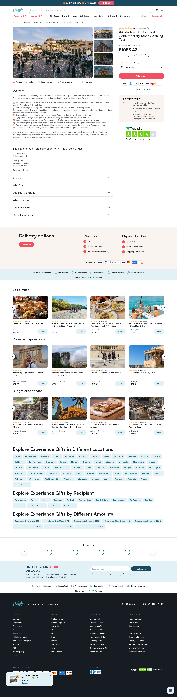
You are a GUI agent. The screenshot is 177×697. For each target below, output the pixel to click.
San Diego (118, 456)
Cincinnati (100, 468)
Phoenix (156, 456)
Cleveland (114, 468)
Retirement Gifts (97, 644)
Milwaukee (82, 479)
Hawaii (98, 462)
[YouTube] (153, 604)
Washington (34, 479)
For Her (34, 500)
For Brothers (69, 506)
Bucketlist (133, 630)
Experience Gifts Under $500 (59, 527)
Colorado (50, 462)
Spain (53, 648)
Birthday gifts (95, 619)
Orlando (86, 462)
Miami (106, 456)
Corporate (125, 16)
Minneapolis (138, 462)
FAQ (14, 659)
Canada (95, 479)
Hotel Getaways (69, 16)
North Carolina (61, 468)
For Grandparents (37, 506)
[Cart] (161, 10)
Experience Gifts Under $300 (28, 527)
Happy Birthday (135, 619)
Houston (83, 456)
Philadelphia (154, 468)
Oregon (127, 468)
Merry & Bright (135, 633)
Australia (132, 479)
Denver (63, 462)
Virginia (158, 473)
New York (132, 456)
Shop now (26, 244)
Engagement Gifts (97, 633)
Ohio (89, 468)
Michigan (110, 462)
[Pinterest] (162, 604)
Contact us (17, 622)
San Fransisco (35, 462)
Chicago (45, 456)
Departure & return (24, 192)
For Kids (148, 500)
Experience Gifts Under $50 (27, 521)
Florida (74, 462)
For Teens (19, 506)
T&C (14, 648)
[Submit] (150, 10)
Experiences (25, 22)
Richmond (19, 479)
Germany (55, 644)
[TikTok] (157, 604)
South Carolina (36, 473)
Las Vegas (69, 456)
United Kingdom (22, 485)
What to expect (22, 200)
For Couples (20, 500)
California (19, 462)
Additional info (21, 207)
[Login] (156, 10)
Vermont (146, 473)
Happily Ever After (136, 640)
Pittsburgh (19, 473)
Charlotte (77, 468)
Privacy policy (18, 651)
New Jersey (33, 468)
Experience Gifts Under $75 (56, 521)
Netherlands (56, 651)
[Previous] (12, 307)
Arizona (144, 456)
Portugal (119, 479)
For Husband (119, 500)
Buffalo (46, 468)
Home (15, 22)
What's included (22, 185)
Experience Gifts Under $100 (86, 521)
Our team (17, 619)
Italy (53, 637)
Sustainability (18, 633)
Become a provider (21, 630)
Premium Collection (137, 651)
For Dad (70, 500)
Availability (19, 178)
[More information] (148, 28)
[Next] (88, 52)
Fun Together (134, 622)
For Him (45, 500)
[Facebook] (144, 604)
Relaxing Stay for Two (138, 644)
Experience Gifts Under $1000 (90, 527)
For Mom (58, 500)
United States (57, 619)
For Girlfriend (102, 500)
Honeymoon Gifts (97, 637)
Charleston (53, 473)
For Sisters (54, 506)
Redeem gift (157, 16)
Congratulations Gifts (99, 648)
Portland (140, 468)
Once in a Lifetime (136, 637)
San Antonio (104, 473)
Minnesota (123, 462)
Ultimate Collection (137, 648)
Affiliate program (20, 637)
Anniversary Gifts (97, 630)
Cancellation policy (24, 214)
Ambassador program (22, 640)
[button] (86, 16)
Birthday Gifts (37, 16)
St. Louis (18, 468)
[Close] (50, 680)
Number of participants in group (130, 63)
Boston (57, 456)
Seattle (95, 456)
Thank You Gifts (97, 651)
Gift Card (112, 16)
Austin (79, 473)
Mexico (54, 640)
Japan (107, 479)
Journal (16, 644)
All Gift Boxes (53, 16)
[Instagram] (149, 604)
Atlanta (90, 473)
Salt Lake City (131, 473)
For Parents (135, 500)
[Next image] (103, 76)
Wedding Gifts (20, 16)
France (144, 479)
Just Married (134, 626)
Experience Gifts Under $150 (117, 521)
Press (15, 655)
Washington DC (51, 479)
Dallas (17, 456)
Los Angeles (30, 456)
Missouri (152, 462)
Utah (117, 473)
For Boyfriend (85, 500)
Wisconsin (68, 479)
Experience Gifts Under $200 (148, 521)
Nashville (67, 473)
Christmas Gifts (96, 622)
